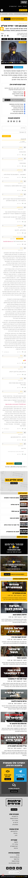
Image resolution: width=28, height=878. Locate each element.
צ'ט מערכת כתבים (14, 857)
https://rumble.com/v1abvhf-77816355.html (15, 404)
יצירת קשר (16, 859)
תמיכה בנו (4, 14)
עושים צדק (15, 824)
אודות (17, 855)
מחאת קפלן (13, 466)
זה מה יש (15, 822)
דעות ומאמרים (13, 6)
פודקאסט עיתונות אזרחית (20, 14)
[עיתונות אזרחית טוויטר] (20, 868)
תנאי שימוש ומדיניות (14, 863)
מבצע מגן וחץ (19, 466)
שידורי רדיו (15, 844)
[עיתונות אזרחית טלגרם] (7, 868)
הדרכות (16, 848)
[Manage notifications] (3, 875)
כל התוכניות (15, 816)
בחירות (11, 14)
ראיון (16, 835)
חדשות (20, 6)
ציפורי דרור (15, 820)
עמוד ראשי (25, 23)
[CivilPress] (24, 2)
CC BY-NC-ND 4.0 (19, 876)
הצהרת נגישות (15, 861)
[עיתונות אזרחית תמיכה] (10, 868)
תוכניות (25, 6)
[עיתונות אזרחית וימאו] (13, 868)
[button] (2, 29)
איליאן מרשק (14, 831)
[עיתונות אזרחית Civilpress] (14, 802)
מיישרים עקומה (14, 818)
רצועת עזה (7, 466)
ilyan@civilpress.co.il (8, 241)
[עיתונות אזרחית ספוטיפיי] (17, 868)
